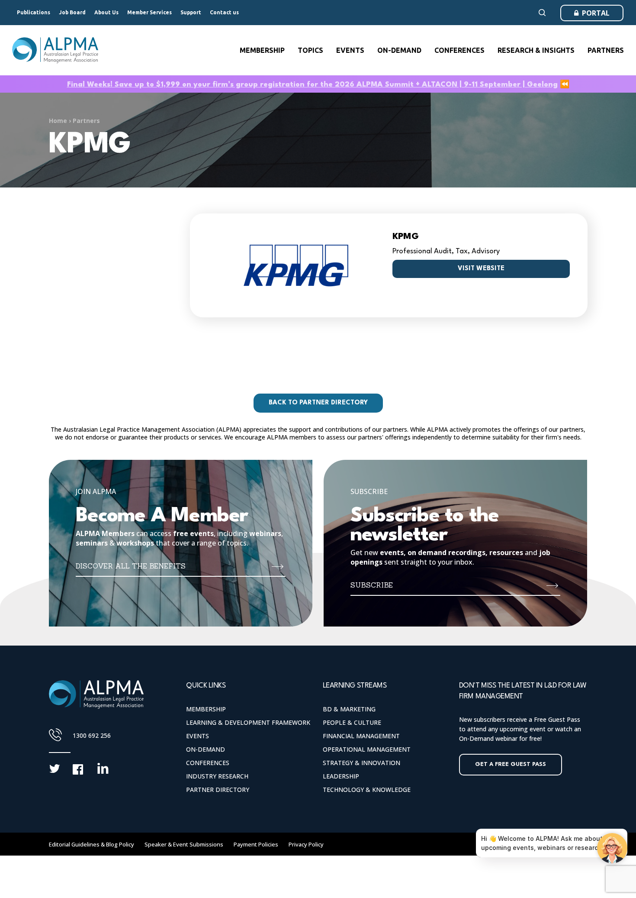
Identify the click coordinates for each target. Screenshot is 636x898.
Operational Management (367, 749)
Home (58, 120)
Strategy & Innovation (361, 763)
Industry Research (217, 776)
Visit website (481, 268)
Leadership (341, 776)
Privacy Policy (306, 844)
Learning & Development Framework (248, 722)
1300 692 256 (92, 735)
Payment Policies (256, 844)
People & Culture (352, 722)
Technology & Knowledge (367, 789)
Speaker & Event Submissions (184, 844)
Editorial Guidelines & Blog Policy (91, 844)
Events (197, 736)
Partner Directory (217, 789)
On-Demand (205, 749)
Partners (86, 120)
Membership (206, 709)
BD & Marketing (349, 709)
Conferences (207, 763)
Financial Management (361, 736)
